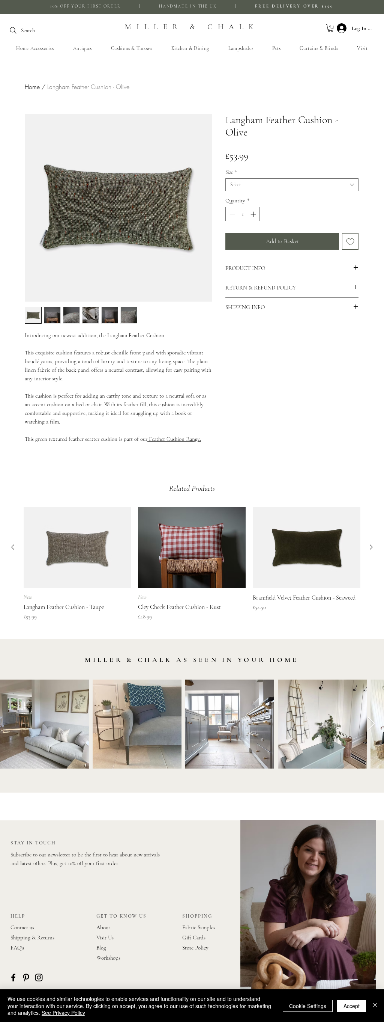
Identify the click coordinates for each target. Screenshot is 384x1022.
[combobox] (291, 184)
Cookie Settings (307, 1006)
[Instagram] (39, 977)
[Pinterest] (26, 977)
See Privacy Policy (63, 1012)
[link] (330, 28)
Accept (352, 1006)
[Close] (375, 1005)
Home (32, 87)
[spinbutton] (243, 214)
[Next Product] (371, 547)
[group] (192, 564)
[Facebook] (13, 977)
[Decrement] (231, 214)
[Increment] (254, 214)
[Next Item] (371, 724)
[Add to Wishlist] (350, 241)
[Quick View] (77, 547)
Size (231, 172)
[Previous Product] (12, 547)
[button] (131, 48)
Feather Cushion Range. (174, 439)
